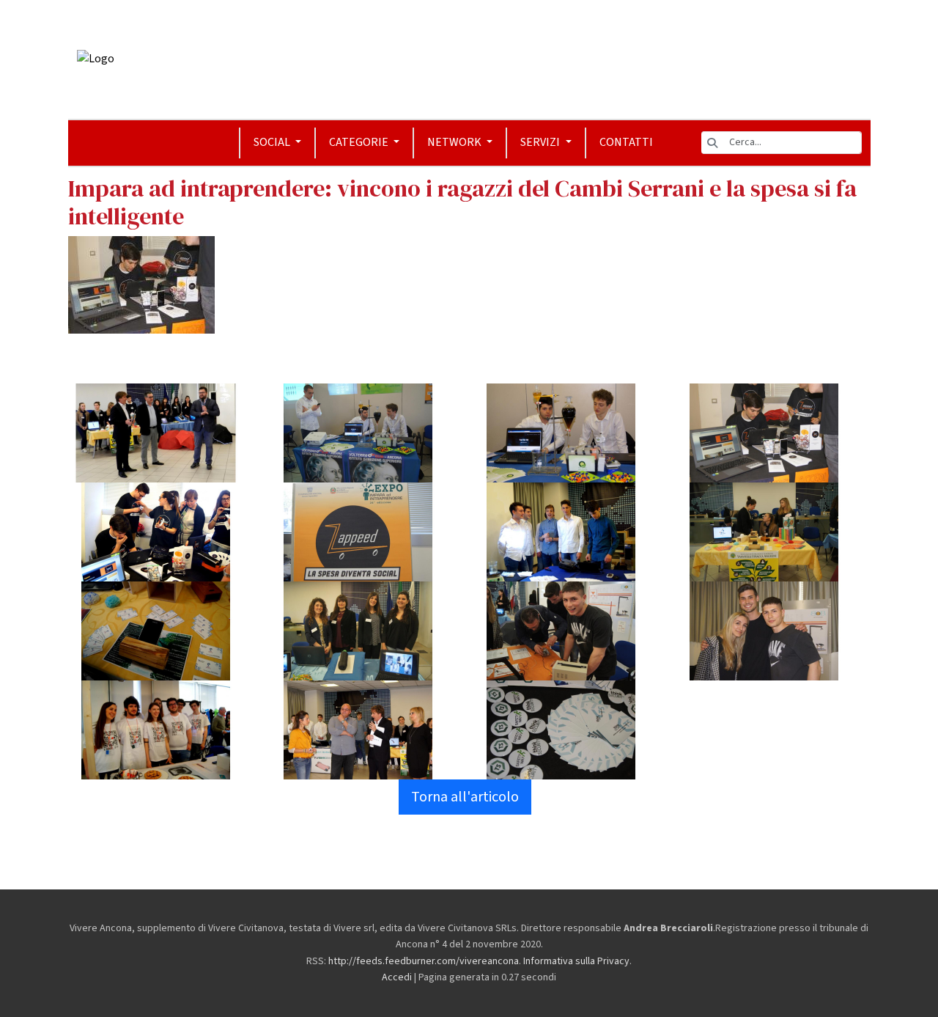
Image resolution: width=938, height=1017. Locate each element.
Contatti (626, 142)
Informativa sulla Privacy (576, 961)
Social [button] (273, 142)
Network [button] (455, 142)
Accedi (397, 977)
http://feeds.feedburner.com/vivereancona (423, 961)
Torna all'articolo (465, 797)
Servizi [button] (541, 142)
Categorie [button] (360, 142)
